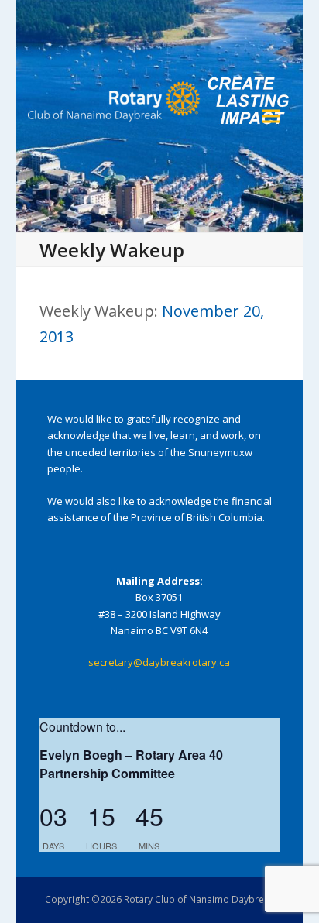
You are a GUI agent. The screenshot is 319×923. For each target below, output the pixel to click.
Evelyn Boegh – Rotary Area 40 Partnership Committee (131, 764)
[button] (271, 116)
